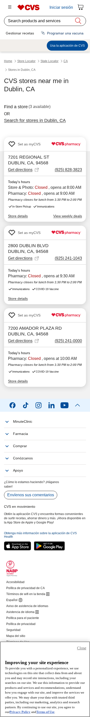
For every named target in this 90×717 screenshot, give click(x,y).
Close (81, 648)
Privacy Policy (20, 712)
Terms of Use (45, 712)
